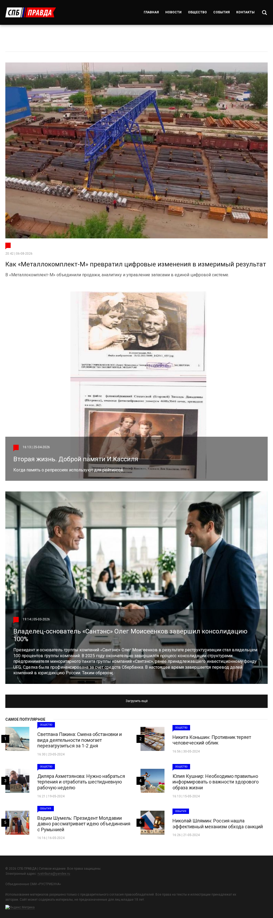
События (221, 12)
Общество (197, 12)
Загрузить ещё (137, 701)
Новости (173, 12)
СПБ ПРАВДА (30, 12)
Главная (151, 12)
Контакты (245, 12)
